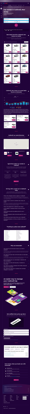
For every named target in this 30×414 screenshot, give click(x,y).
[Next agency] (27, 148)
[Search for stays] (1, 7)
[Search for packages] (1, 10)
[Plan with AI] (1, 11)
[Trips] (1, 13)
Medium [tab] (15, 96)
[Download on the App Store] (25, 399)
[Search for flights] (1, 5)
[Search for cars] (1, 8)
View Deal (10, 82)
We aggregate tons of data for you (9, 389)
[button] (1, 3)
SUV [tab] (17, 96)
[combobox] (6, 17)
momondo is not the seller (7, 388)
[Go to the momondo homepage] (5, 3)
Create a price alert (14, 376)
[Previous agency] (4, 148)
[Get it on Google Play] (25, 397)
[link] (13, 120)
